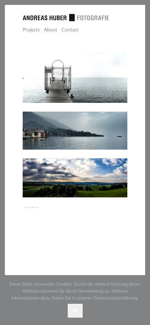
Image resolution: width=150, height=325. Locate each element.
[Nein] (141, 300)
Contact (69, 29)
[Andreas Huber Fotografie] (66, 19)
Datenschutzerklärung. (116, 298)
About (50, 29)
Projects (31, 29)
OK (75, 310)
